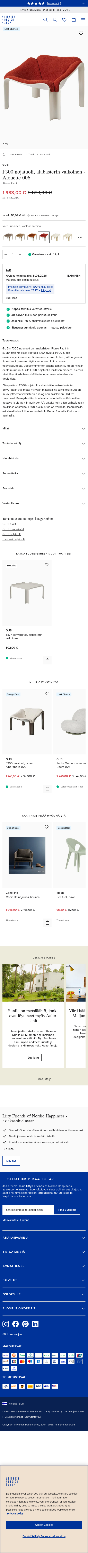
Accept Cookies (44, 1525)
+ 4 (80, 237)
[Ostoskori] (74, 19)
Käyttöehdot (53, 1411)
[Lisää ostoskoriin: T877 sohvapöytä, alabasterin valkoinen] (47, 660)
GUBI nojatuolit (11, 534)
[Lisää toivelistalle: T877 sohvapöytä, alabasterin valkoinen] (46, 564)
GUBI (5, 165)
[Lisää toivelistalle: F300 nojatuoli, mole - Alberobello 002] (46, 693)
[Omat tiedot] (55, 19)
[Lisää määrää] (20, 254)
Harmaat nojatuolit (13, 539)
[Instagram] (5, 1324)
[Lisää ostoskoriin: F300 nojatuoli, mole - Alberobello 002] (47, 789)
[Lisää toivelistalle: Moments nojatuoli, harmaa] (46, 826)
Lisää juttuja (44, 1079)
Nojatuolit (45, 154)
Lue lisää (8, 1149)
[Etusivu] (3, 154)
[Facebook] (15, 1324)
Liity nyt (46, 290)
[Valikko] (83, 19)
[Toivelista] (64, 19)
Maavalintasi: (10, 1220)
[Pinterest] (25, 1324)
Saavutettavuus (33, 1416)
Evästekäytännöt (14, 1416)
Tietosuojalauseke (73, 1411)
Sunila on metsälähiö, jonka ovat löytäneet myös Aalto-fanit (33, 1015)
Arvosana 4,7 (54, 3)
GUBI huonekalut (13, 529)
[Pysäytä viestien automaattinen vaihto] (83, 3)
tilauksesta (57, 321)
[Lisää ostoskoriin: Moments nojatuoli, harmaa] (47, 923)
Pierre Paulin (10, 183)
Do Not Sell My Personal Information (22, 1411)
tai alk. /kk (14, 215)
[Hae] (45, 19)
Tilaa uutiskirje (67, 1210)
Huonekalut (16, 154)
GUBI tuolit (9, 524)
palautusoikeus (47, 315)
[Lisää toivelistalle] (81, 33)
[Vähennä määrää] (5, 254)
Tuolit (31, 154)
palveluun (66, 327)
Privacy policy (15, 1513)
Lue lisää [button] (11, 298)
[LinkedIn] (35, 1324)
